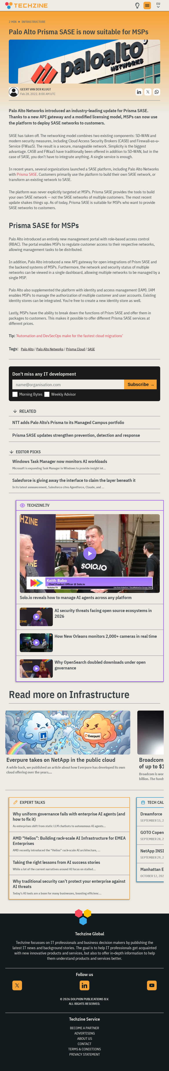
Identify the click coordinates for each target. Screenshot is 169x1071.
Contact (84, 1044)
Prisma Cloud (75, 349)
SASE (91, 349)
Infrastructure (34, 22)
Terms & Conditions (84, 1049)
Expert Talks (32, 802)
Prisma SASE (27, 174)
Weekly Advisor (63, 394)
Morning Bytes (30, 394)
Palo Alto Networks (49, 349)
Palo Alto (27, 349)
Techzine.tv (38, 505)
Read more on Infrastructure (69, 694)
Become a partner (84, 1028)
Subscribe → (141, 384)
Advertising (84, 1033)
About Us (84, 1038)
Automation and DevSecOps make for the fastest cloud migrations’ (70, 335)
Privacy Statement (84, 1054)
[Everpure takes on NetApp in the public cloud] (67, 733)
